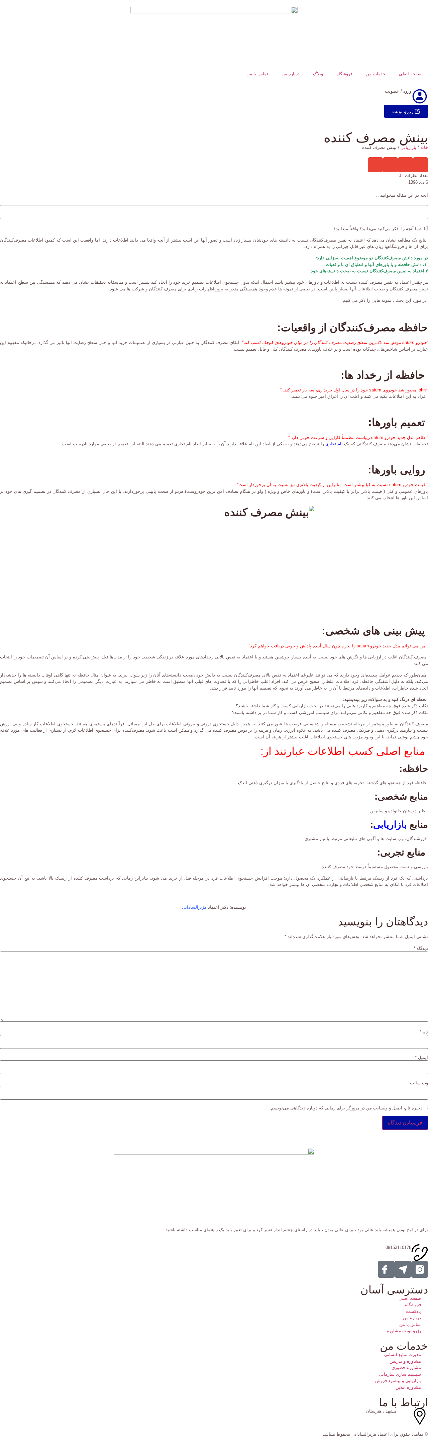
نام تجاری (334, 443)
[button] (420, 164)
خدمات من (376, 73)
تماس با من (257, 73)
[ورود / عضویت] (419, 96)
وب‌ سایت (419, 1083)
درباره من (291, 73)
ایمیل (421, 1057)
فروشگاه (344, 73)
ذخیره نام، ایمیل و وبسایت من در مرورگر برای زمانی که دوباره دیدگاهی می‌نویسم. (346, 1108)
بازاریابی (408, 147)
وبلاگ (318, 73)
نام (424, 1032)
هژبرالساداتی (194, 907)
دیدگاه (421, 948)
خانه (424, 147)
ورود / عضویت (398, 91)
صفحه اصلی (410, 73)
